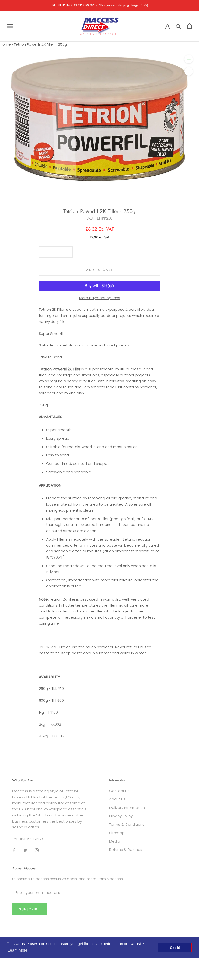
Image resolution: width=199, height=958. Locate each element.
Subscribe (29, 909)
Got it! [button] (175, 947)
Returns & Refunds (125, 849)
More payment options (99, 297)
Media (114, 841)
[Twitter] (25, 850)
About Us (117, 799)
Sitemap (116, 832)
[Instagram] (37, 850)
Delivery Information (127, 807)
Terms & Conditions (126, 824)
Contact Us (119, 790)
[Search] (178, 26)
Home (5, 44)
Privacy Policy (121, 815)
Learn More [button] (17, 950)
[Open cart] (189, 26)
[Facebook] (14, 850)
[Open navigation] (10, 26)
